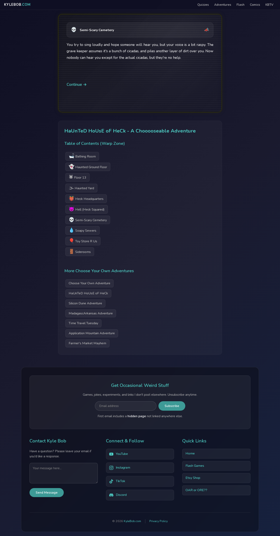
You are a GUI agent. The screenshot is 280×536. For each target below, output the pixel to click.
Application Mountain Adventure (92, 333)
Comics (255, 5)
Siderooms (80, 251)
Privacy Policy (158, 521)
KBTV (269, 5)
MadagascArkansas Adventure (91, 313)
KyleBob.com (132, 521)
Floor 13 (77, 177)
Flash (241, 5)
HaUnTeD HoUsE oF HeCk (88, 293)
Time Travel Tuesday (83, 323)
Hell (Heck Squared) (87, 209)
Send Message (47, 493)
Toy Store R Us (83, 241)
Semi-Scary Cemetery (88, 219)
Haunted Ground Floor (88, 166)
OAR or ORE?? (196, 490)
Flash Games (195, 465)
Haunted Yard (81, 188)
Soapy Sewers (82, 230)
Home (190, 453)
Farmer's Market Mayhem (87, 343)
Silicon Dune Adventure (85, 303)
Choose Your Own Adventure (89, 283)
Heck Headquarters (86, 198)
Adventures (222, 5)
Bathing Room (82, 156)
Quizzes (203, 5)
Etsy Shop (193, 478)
